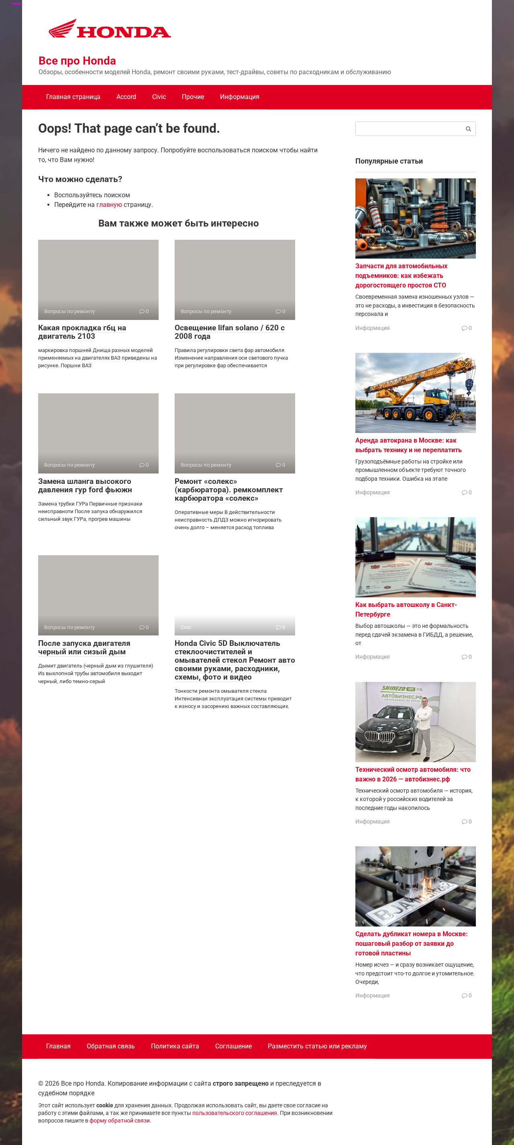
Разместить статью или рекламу (317, 1046)
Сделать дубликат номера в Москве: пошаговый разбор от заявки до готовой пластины (411, 943)
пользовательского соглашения (234, 1113)
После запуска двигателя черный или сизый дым (84, 647)
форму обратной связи (120, 1120)
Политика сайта (175, 1046)
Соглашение (233, 1046)
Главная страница (73, 97)
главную (109, 204)
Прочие (193, 97)
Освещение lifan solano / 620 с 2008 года (230, 332)
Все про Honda (77, 60)
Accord (126, 97)
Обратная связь (111, 1046)
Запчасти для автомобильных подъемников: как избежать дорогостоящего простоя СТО (401, 275)
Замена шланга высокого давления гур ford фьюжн (85, 485)
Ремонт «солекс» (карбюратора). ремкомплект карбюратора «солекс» (229, 490)
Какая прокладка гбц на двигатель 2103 (82, 332)
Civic (159, 97)
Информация (239, 97)
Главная (58, 1046)
